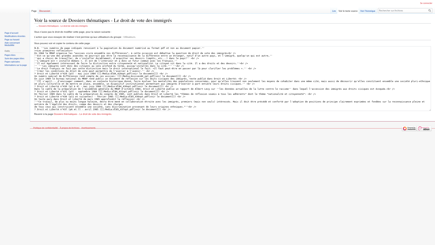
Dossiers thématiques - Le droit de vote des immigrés (63, 26)
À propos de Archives (69, 128)
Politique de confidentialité (45, 128)
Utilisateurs (129, 37)
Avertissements (88, 128)
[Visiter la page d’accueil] (15, 13)
